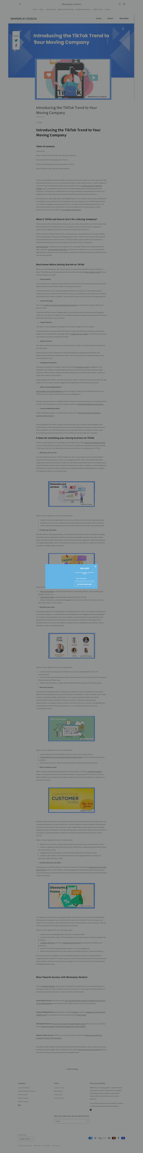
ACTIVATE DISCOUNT (84, 584)
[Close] (95, 566)
